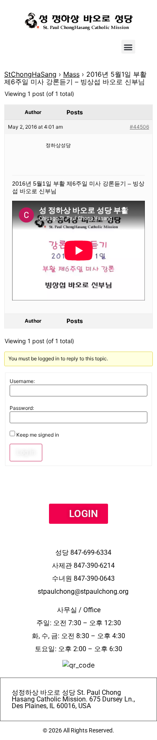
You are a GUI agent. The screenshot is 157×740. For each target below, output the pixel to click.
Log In (26, 452)
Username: (22, 381)
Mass (71, 74)
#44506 (139, 127)
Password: (22, 408)
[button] (128, 47)
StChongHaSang (30, 74)
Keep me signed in (37, 434)
